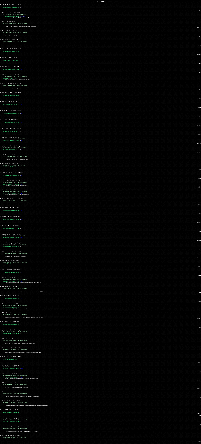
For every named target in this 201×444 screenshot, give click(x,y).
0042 (21, 307)
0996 (22, 237)
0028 (24, 16)
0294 (21, 149)
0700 (21, 219)
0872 (21, 104)
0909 (21, 298)
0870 (21, 333)
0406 (21, 60)
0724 (21, 122)
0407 (21, 95)
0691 (21, 184)
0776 (21, 113)
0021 (21, 131)
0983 (21, 69)
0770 (22, 368)
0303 (21, 281)
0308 (21, 324)
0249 (21, 193)
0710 (21, 377)
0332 (21, 272)
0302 (21, 7)
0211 (21, 421)
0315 (21, 246)
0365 (21, 140)
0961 (21, 175)
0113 (21, 78)
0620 (22, 51)
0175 (22, 16)
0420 (21, 210)
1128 (21, 228)
